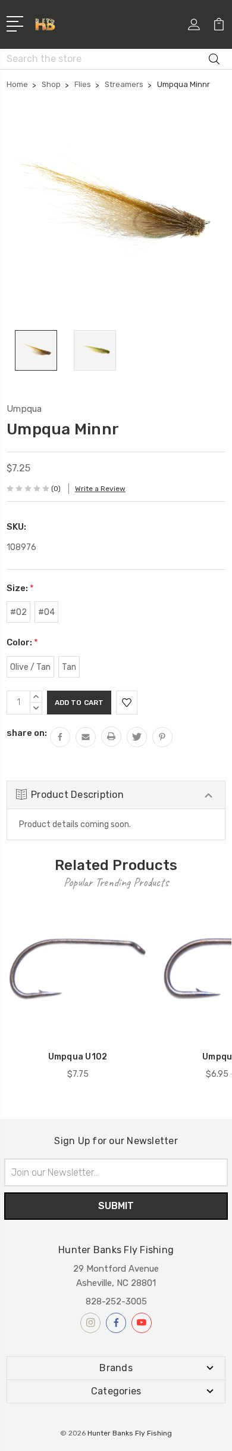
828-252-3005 (116, 1301)
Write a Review (100, 488)
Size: (20, 588)
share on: (27, 733)
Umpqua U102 (78, 1057)
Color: (22, 642)
